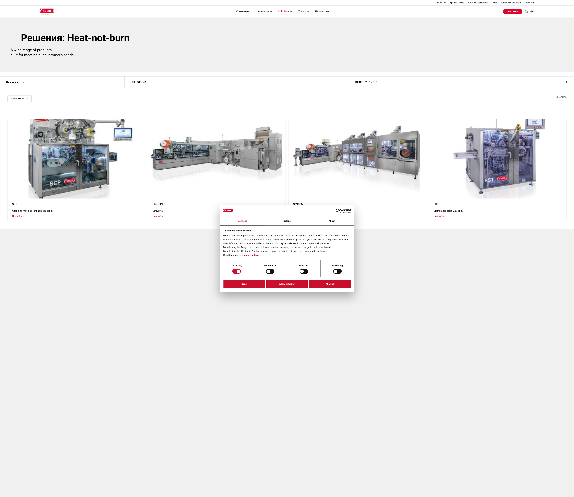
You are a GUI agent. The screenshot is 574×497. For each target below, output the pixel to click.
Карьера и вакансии (511, 2)
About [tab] (332, 221)
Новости (529, 2)
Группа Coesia (457, 2)
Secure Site (440, 2)
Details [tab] (287, 221)
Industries (263, 11)
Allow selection (287, 284)
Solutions (283, 11)
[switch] (270, 271)
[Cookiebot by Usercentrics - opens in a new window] (338, 211)
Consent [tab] (242, 221)
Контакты (513, 11)
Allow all (330, 284)
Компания (242, 11)
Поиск (526, 11)
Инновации (322, 11)
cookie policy (251, 255)
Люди (494, 2)
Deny (244, 284)
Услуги (302, 11)
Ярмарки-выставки (478, 2)
